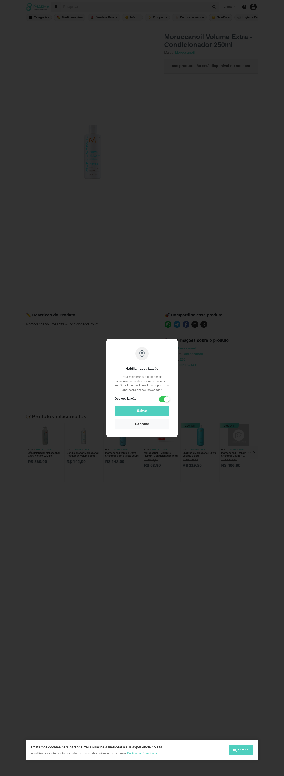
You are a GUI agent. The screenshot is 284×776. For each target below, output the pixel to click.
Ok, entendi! (241, 750)
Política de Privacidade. (142, 753)
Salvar (142, 410)
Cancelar (142, 424)
